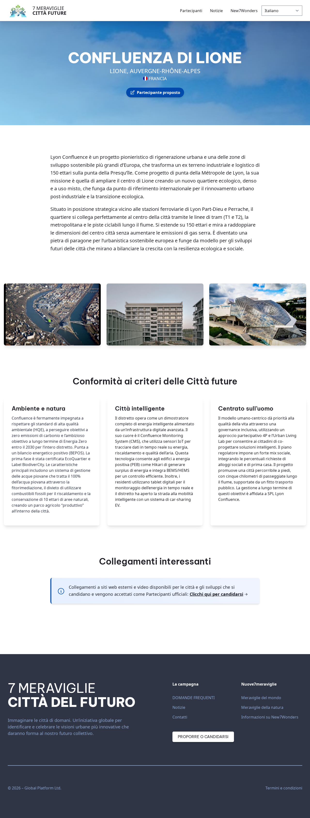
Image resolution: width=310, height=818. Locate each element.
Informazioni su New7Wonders (269, 717)
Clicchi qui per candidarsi (216, 594)
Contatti (179, 717)
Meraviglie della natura (262, 707)
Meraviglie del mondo (261, 697)
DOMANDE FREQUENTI (193, 697)
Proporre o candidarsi (203, 736)
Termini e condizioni (283, 788)
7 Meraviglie (49, 10)
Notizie (178, 707)
